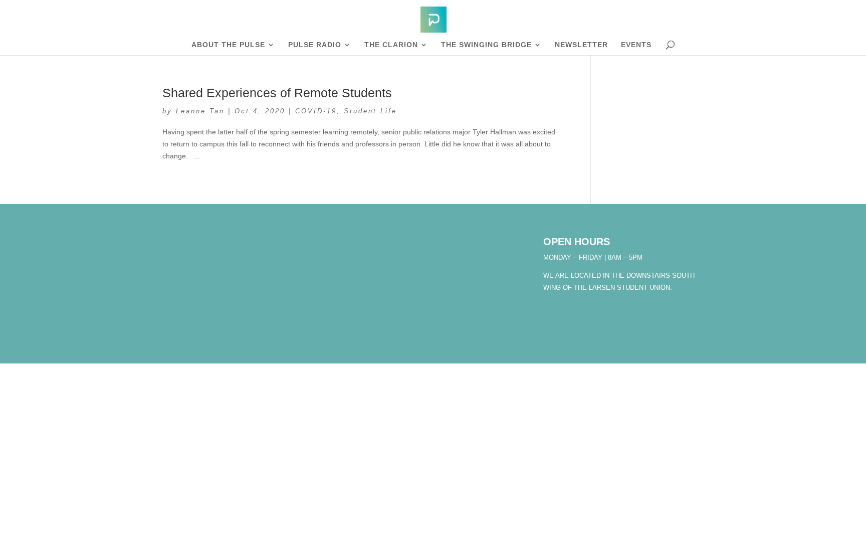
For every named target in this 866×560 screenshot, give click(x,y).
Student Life (370, 111)
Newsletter (581, 45)
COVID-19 (316, 111)
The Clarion (391, 45)
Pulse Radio (314, 45)
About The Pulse (228, 45)
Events (636, 45)
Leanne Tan (200, 111)
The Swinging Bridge (486, 45)
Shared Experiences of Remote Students (277, 93)
